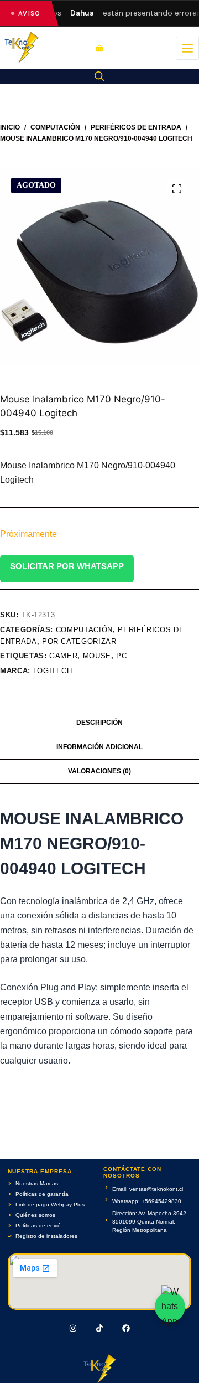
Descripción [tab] (99, 722)
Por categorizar (79, 641)
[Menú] (187, 48)
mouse (97, 656)
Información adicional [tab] (99, 747)
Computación (84, 630)
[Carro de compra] (99, 48)
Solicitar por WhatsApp (67, 566)
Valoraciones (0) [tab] (99, 771)
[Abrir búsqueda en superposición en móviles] (99, 76)
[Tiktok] (99, 1328)
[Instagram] (73, 1328)
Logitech (52, 671)
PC (121, 656)
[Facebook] (126, 1328)
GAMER (63, 656)
